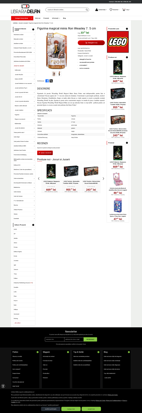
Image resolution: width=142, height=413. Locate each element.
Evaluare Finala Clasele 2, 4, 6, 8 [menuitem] (22, 48)
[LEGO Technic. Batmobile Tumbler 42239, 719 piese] (71, 171)
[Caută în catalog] (87, 10)
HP (14, 233)
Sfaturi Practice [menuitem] (18, 209)
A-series (16, 260)
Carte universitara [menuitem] (18, 178)
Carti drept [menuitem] (17, 137)
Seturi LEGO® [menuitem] (19, 79)
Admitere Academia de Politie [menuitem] (22, 61)
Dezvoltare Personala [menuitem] (20, 57)
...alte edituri (17, 323)
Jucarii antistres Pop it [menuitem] (21, 88)
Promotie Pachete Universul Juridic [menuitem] (23, 174)
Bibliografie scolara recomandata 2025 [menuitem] (23, 159)
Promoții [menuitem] (46, 18)
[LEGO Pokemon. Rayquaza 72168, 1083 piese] (51, 171)
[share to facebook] (47, 80)
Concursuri (15, 377)
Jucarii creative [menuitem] (19, 110)
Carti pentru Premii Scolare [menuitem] (21, 141)
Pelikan (16, 309)
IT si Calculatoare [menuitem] (18, 200)
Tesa (15, 274)
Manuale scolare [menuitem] (18, 39)
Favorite (115, 9)
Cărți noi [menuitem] (37, 18)
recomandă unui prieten (87, 62)
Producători (46, 373)
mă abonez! (90, 339)
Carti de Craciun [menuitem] (18, 196)
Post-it (15, 300)
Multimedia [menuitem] (18, 123)
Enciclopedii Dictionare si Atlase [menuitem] (23, 183)
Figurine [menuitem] (17, 114)
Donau (15, 247)
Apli (15, 265)
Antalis (16, 238)
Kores (15, 256)
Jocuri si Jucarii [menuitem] (19, 65)
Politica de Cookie (113, 395)
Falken (15, 278)
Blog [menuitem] (64, 18)
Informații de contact (48, 356)
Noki (15, 305)
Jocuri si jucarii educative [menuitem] (22, 101)
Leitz (15, 291)
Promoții (45, 369)
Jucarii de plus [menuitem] (19, 74)
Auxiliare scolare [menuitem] (18, 43)
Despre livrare (16, 373)
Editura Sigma (18, 251)
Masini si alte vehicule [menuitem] (21, 105)
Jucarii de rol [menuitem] (18, 97)
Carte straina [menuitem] (17, 192)
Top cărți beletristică (109, 373)
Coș (126, 9)
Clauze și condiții (17, 356)
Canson (16, 269)
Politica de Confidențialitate (113, 400)
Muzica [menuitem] (16, 205)
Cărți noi (45, 365)
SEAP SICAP (15, 386)
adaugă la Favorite (85, 59)
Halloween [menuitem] (18, 70)
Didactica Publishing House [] (23, 283)
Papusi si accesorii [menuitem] (20, 119)
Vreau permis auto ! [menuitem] (19, 132)
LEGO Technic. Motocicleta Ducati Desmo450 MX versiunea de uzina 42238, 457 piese (117, 130)
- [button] (33, 29)
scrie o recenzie (84, 68)
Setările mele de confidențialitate (82, 360)
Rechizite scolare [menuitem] (18, 34)
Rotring (16, 318)
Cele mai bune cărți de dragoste (112, 356)
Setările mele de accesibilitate (81, 365)
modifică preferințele (50, 409)
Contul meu (101, 9)
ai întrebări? (83, 65)
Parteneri (45, 377)
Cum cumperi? (16, 369)
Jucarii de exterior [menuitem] (20, 128)
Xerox (15, 242)
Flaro (15, 296)
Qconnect (16, 314)
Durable (16, 287)
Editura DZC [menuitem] (17, 165)
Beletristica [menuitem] (17, 187)
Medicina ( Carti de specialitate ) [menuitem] (23, 169)
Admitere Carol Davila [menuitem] (20, 150)
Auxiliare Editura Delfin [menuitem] (20, 146)
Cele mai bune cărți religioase (112, 365)
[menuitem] (22, 18)
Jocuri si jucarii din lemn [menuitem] (21, 92)
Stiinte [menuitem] (15, 214)
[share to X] (51, 80)
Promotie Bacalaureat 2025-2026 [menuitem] (23, 52)
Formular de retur (47, 360)
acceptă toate (91, 409)
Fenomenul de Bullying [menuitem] (20, 154)
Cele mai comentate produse (81, 356)
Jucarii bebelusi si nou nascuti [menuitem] (23, 83)
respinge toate (71, 409)
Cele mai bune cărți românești (112, 360)
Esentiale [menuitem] (16, 218)
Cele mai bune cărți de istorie (112, 369)
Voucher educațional (18, 382)
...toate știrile (107, 377)
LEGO (15, 229)
